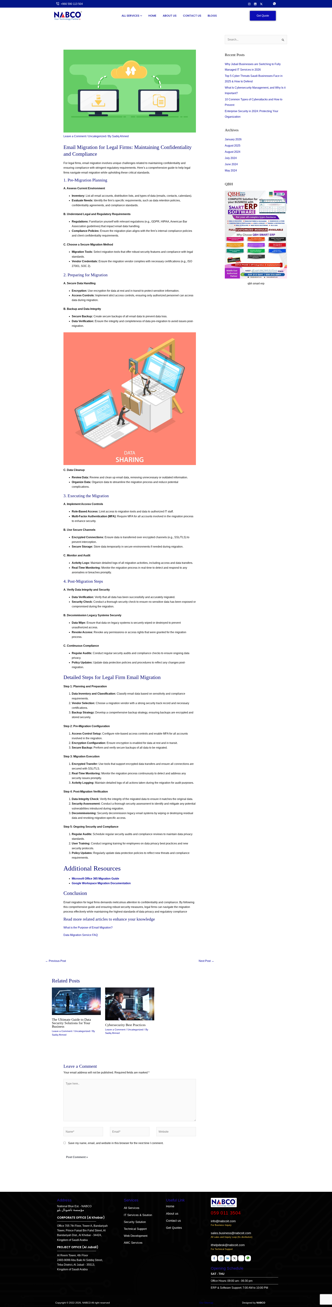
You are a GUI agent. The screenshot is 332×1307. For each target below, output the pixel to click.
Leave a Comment (74, 136)
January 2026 (233, 139)
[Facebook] (214, 1258)
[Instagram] (249, 3)
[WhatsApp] (274, 3)
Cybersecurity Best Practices (125, 1025)
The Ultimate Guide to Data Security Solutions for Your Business (71, 1023)
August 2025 (232, 145)
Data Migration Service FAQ (80, 934)
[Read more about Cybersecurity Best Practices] (129, 1003)
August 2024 (232, 151)
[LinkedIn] (255, 3)
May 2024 (231, 170)
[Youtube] (241, 1258)
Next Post (206, 960)
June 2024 (231, 164)
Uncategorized (97, 136)
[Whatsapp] (248, 1258)
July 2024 (231, 158)
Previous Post (55, 960)
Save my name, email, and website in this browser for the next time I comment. (115, 1143)
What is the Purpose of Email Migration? (88, 927)
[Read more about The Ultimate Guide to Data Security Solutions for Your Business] (76, 1001)
